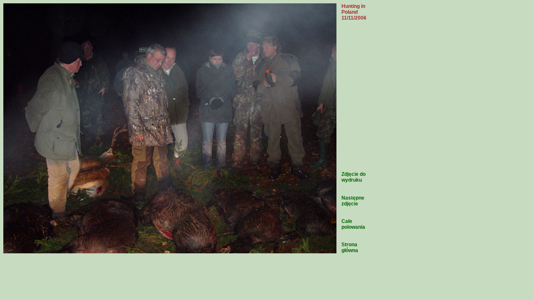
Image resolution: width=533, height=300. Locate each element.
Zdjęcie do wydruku (353, 177)
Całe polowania (353, 224)
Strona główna (349, 247)
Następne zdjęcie (352, 201)
